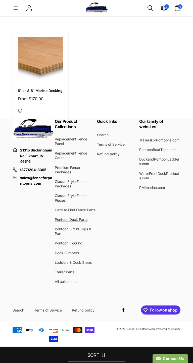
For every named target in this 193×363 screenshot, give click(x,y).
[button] (15, 8)
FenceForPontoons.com (141, 328)
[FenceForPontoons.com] (33, 137)
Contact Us (172, 358)
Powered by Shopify (168, 328)
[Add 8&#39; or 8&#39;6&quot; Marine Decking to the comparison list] (20, 111)
